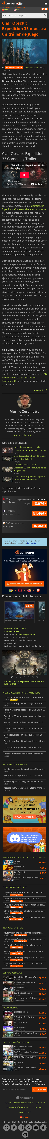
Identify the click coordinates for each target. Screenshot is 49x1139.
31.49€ (39, 513)
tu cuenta (31, 543)
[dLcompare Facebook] (13, 1127)
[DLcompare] (24, 1097)
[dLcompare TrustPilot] (27, 1127)
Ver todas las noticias (25, 435)
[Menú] (45, 3)
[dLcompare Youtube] (35, 1127)
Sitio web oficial (11, 631)
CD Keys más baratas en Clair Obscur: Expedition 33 (24, 378)
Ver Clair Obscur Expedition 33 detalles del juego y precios (24, 682)
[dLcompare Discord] (24, 1134)
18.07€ (39, 503)
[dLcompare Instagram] (20, 1127)
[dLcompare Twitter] (5, 1127)
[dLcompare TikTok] (42, 1127)
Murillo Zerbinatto (31, 67)
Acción (19, 634)
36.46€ (39, 526)
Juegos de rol (29, 634)
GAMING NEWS (14, 67)
